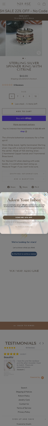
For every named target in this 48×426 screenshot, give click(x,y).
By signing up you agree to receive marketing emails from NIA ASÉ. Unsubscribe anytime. (24, 222)
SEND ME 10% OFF (24, 217)
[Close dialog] (45, 194)
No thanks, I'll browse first (24, 226)
